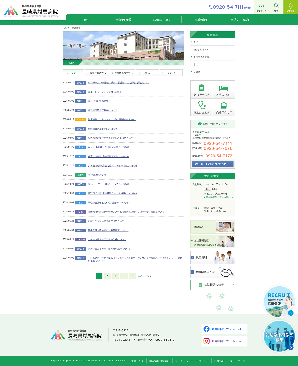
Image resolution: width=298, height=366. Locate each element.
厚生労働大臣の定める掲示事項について (108, 230)
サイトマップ (237, 361)
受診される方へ (201, 49)
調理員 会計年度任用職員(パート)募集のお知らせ (112, 193)
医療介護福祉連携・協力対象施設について (109, 249)
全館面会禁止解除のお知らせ (102, 128)
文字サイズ (262, 10)
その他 (196, 72)
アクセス (291, 10)
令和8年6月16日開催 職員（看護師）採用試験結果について (118, 82)
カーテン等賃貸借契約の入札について (107, 239)
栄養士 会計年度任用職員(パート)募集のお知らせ (112, 165)
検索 (276, 10)
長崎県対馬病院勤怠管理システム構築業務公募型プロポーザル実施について (126, 211)
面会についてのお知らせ (100, 101)
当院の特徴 (123, 19)
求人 (195, 64)
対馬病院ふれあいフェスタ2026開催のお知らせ (112, 119)
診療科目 (201, 19)
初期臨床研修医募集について (102, 110)
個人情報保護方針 (159, 361)
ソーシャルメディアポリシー (192, 361)
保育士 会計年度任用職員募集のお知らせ (108, 147)
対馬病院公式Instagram (227, 341)
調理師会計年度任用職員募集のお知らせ (108, 202)
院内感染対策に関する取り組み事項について (110, 138)
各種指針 (219, 361)
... (124, 276)
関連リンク (137, 361)
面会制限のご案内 (97, 175)
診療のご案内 (162, 19)
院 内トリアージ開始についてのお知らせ (108, 184)
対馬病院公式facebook (227, 329)
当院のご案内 (239, 19)
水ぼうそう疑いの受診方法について (106, 221)
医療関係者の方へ (202, 57)
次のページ (143, 276)
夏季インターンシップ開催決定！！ (106, 92)
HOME (84, 19)
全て (195, 42)
